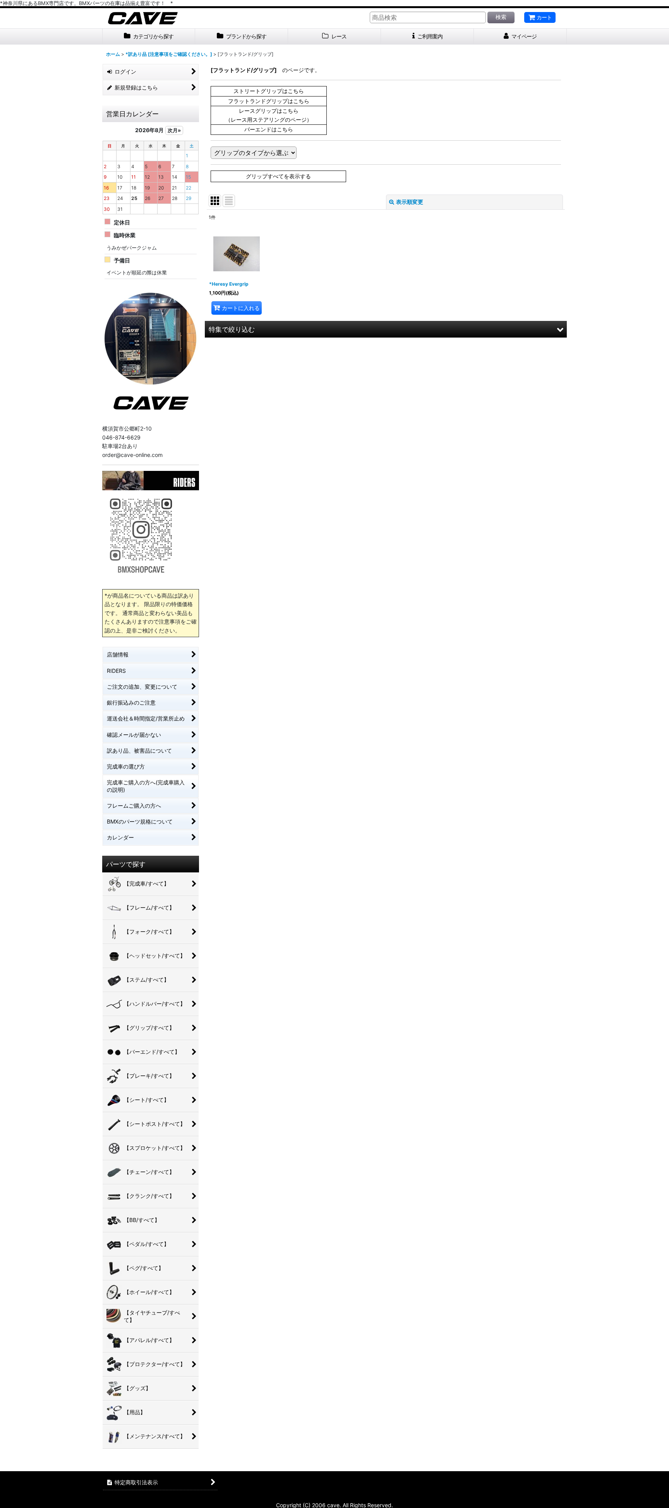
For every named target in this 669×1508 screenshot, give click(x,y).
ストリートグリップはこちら (268, 91)
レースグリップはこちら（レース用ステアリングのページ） (268, 114)
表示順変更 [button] (409, 201)
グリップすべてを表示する (278, 176)
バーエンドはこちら (268, 129)
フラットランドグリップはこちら (268, 101)
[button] (386, 329)
